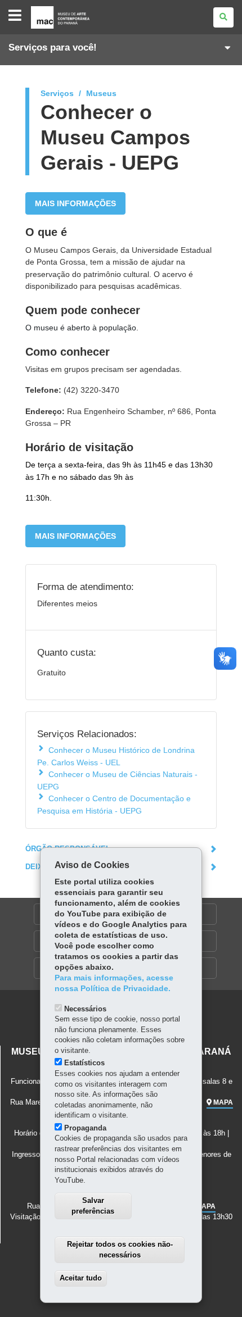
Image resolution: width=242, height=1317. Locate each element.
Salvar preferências (92, 1205)
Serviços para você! (52, 47)
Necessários (85, 1009)
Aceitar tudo (81, 1278)
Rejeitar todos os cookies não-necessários (120, 1249)
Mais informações (75, 203)
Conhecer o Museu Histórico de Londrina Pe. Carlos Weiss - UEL (116, 756)
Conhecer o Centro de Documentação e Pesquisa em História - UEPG (114, 804)
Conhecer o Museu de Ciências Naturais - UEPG (117, 780)
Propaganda (85, 1128)
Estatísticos (84, 1063)
